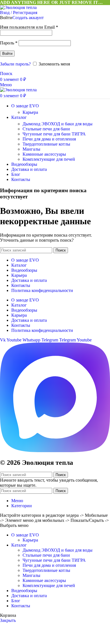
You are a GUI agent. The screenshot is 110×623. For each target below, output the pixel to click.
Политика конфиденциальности (42, 290)
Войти (7, 53)
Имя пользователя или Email (29, 27)
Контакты (20, 285)
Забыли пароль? (15, 64)
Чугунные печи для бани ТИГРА (54, 134)
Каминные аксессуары (44, 154)
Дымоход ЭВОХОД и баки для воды (58, 123)
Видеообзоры (24, 270)
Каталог (19, 265)
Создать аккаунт (28, 17)
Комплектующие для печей (49, 159)
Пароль (8, 42)
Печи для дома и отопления (49, 139)
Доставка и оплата (29, 280)
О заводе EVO (25, 260)
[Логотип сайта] (18, 7)
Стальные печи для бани (46, 128)
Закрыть (8, 620)
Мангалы (31, 149)
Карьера (30, 112)
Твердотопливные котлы (46, 144)
